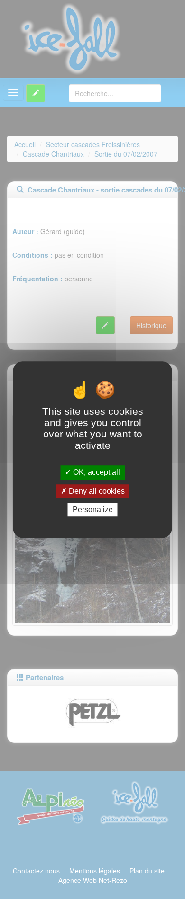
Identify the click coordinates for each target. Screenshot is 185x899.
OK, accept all (95, 473)
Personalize (93, 510)
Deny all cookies (96, 491)
